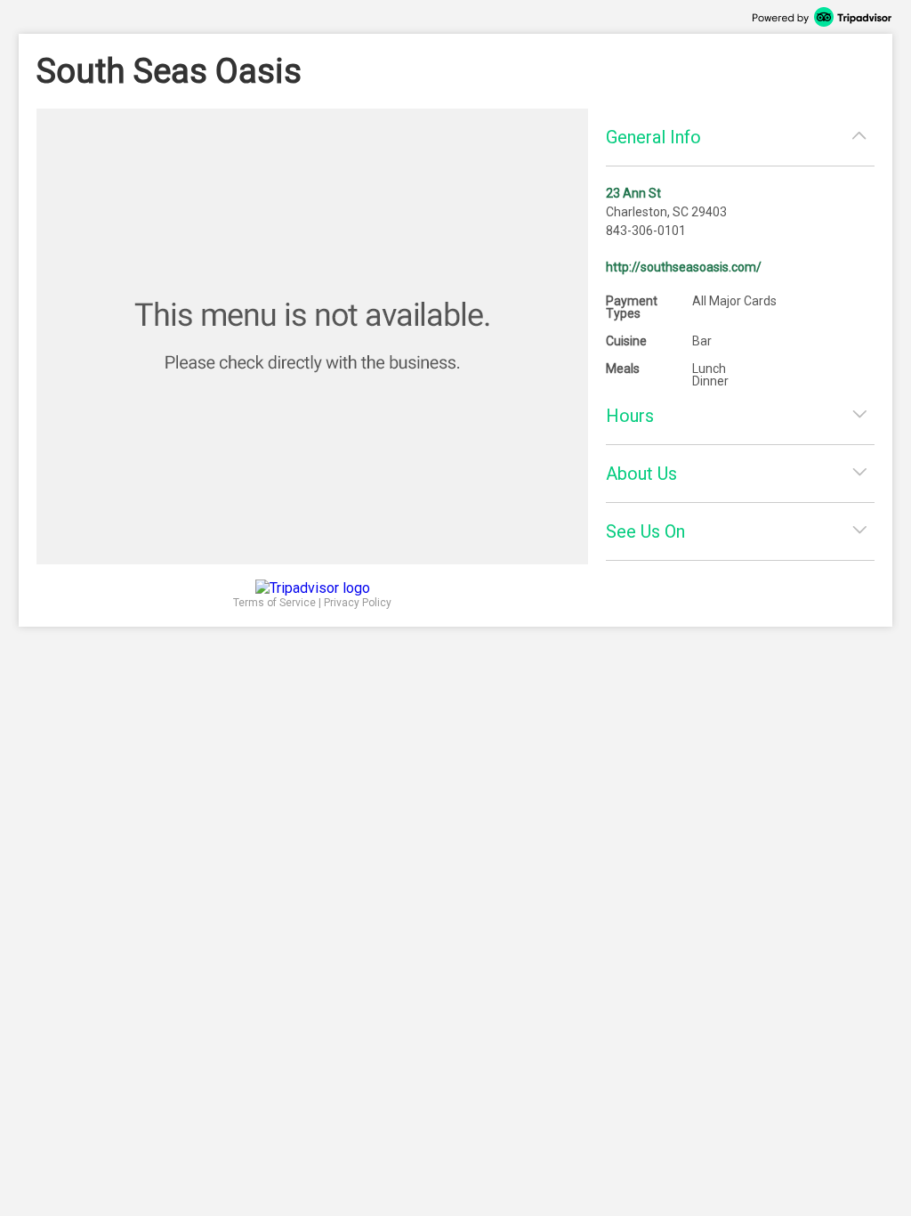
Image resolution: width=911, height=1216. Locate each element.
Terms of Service (274, 602)
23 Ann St (633, 193)
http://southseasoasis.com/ (684, 267)
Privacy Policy (357, 602)
